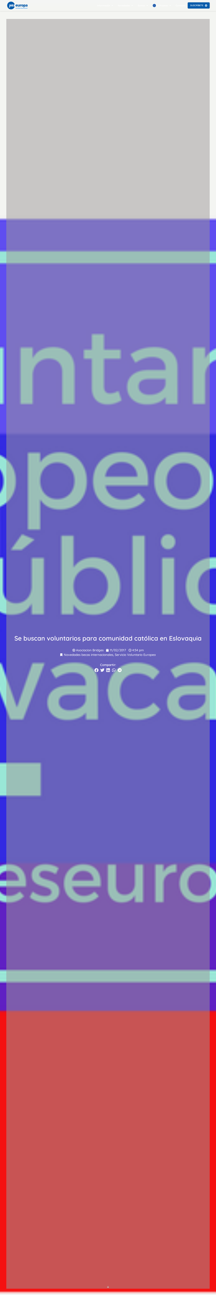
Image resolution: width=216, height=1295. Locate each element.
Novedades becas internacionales (88, 655)
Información (103, 5)
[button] (96, 670)
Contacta (180, 5)
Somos (141, 5)
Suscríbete (196, 5)
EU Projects (162, 5)
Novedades (124, 5)
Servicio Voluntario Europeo (135, 655)
